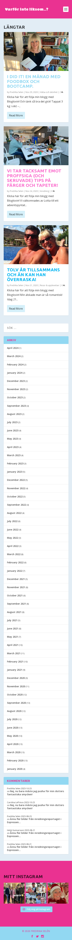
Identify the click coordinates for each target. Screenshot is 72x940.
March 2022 (13, 554)
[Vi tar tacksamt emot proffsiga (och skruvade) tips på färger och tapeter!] (36, 145)
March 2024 (13, 356)
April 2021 (12, 645)
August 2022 (14, 513)
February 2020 (15, 760)
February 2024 (15, 364)
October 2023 (15, 397)
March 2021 (13, 653)
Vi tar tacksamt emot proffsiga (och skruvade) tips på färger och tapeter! (34, 178)
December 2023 (16, 381)
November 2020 (16, 686)
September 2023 (16, 405)
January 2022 (14, 570)
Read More (16, 115)
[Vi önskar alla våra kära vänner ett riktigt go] (14, 893)
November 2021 (16, 587)
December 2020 (16, 678)
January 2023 (14, 471)
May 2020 (12, 735)
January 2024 (14, 372)
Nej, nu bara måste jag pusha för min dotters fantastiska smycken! (35, 793)
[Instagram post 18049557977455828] (58, 893)
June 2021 (12, 628)
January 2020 (14, 768)
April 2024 (12, 348)
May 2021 (12, 636)
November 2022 (16, 488)
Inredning (44, 191)
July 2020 (12, 719)
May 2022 (12, 537)
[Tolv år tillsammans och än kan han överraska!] (36, 244)
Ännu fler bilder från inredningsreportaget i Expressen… (34, 820)
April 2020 (12, 744)
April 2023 (12, 447)
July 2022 (12, 521)
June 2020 (12, 727)
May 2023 (12, 438)
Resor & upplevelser (49, 285)
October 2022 (15, 496)
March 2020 (13, 752)
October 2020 (15, 694)
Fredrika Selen (16, 92)
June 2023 (12, 430)
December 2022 (16, 479)
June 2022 (12, 529)
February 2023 (15, 463)
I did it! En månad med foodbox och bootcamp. (34, 81)
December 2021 (16, 579)
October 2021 (15, 595)
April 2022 (12, 546)
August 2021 (14, 612)
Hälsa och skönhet (48, 92)
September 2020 (16, 702)
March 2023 (13, 455)
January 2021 (14, 669)
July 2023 (12, 422)
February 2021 (15, 661)
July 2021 (12, 620)
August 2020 (14, 711)
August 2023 (14, 414)
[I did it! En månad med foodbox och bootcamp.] (36, 51)
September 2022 (16, 504)
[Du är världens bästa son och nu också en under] (36, 893)
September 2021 (16, 603)
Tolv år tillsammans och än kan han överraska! (33, 274)
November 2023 (16, 389)
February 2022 (15, 562)
